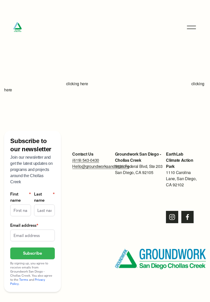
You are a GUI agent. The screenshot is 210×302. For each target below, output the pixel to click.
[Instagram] (172, 217)
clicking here (77, 84)
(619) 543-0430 (85, 160)
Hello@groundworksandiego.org (100, 166)
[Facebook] (187, 217)
